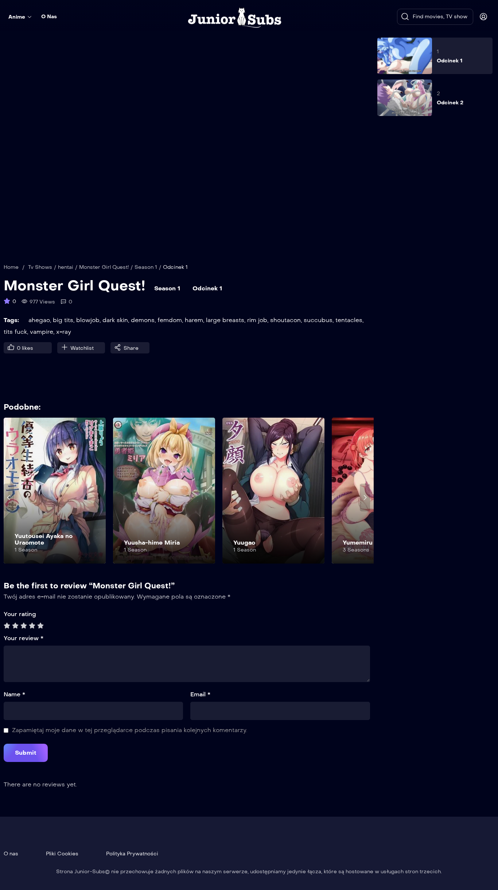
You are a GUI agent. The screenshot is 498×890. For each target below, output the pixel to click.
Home (11, 267)
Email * (200, 694)
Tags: (11, 320)
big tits (63, 320)
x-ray (63, 331)
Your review (23, 638)
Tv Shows (40, 267)
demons (143, 320)
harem (194, 320)
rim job (257, 320)
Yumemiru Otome (369, 542)
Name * (14, 694)
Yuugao (244, 542)
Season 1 (146, 267)
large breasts (225, 320)
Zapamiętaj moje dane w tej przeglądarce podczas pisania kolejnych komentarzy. (129, 730)
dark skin (115, 320)
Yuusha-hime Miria (152, 542)
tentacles (348, 320)
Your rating (20, 614)
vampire (41, 331)
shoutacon (285, 320)
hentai (65, 267)
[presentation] (9, 497)
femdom (169, 320)
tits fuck (15, 331)
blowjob (88, 320)
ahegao (39, 320)
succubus (318, 320)
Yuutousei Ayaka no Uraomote (44, 539)
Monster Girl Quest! (104, 267)
